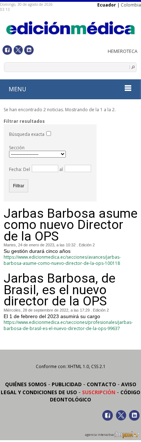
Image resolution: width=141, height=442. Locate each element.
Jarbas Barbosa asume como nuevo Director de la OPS (70, 225)
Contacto (101, 384)
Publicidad (67, 384)
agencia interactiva (100, 435)
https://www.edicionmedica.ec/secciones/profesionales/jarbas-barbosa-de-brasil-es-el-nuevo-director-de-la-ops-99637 (68, 325)
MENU (17, 89)
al (60, 169)
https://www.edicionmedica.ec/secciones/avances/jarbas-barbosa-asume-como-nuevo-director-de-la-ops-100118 (62, 260)
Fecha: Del (19, 169)
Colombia (131, 5)
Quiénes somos (26, 384)
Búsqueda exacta (26, 134)
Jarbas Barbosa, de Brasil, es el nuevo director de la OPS (59, 290)
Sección (17, 148)
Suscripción (98, 392)
